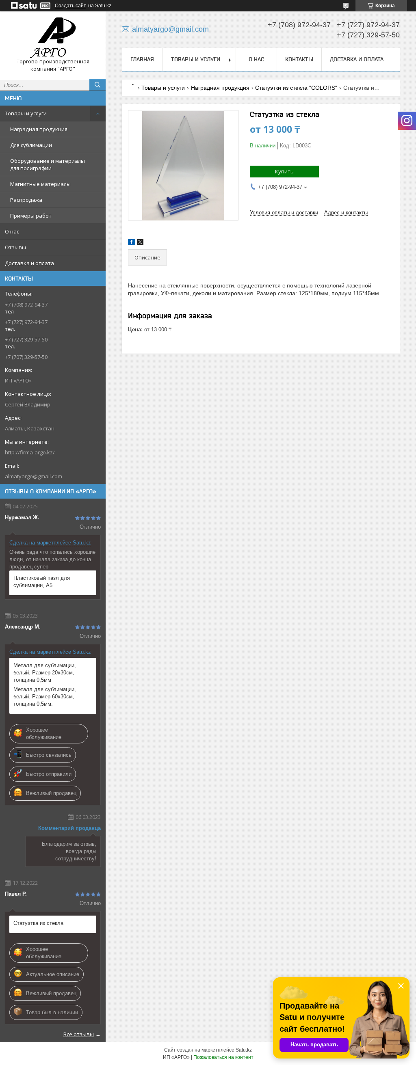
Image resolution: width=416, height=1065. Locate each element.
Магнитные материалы (40, 184)
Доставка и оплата (29, 263)
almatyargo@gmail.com (33, 476)
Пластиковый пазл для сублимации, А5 (41, 581)
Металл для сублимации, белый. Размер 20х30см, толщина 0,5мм (44, 672)
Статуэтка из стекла (38, 923)
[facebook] (131, 243)
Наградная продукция (38, 129)
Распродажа (26, 199)
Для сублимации (31, 145)
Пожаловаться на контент (223, 1057)
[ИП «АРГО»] (53, 37)
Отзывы (15, 247)
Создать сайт (70, 6)
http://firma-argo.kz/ (30, 452)
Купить (284, 171)
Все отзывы (78, 1034)
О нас (12, 231)
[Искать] (97, 85)
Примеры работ (31, 215)
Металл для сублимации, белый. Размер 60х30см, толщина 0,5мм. (44, 696)
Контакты (299, 59)
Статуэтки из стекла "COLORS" (296, 87)
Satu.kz (244, 1050)
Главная (142, 59)
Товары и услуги (26, 113)
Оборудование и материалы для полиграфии (47, 164)
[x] (140, 243)
